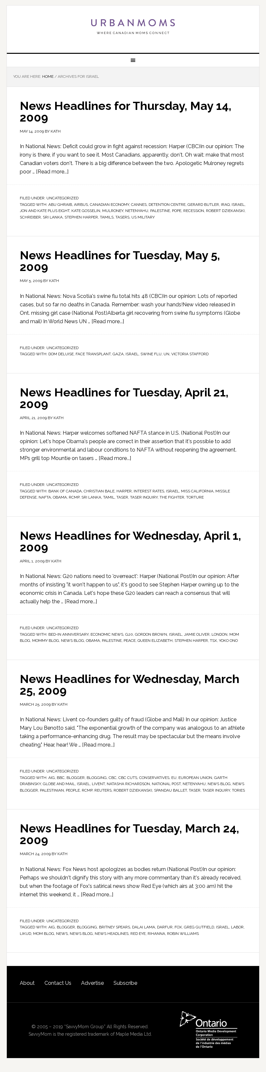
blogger (75, 777)
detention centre (167, 204)
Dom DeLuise (61, 354)
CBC (112, 777)
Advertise (92, 983)
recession (193, 210)
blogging (97, 777)
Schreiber (30, 217)
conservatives (154, 777)
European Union (195, 777)
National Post (166, 784)
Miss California (197, 491)
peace (130, 640)
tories (238, 790)
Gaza (118, 354)
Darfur (165, 927)
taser (122, 497)
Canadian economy (109, 204)
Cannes (139, 204)
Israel (238, 204)
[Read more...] (52, 172)
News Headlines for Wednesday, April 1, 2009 (130, 541)
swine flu (151, 354)
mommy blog (45, 640)
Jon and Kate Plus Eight (44, 210)
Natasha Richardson (128, 784)
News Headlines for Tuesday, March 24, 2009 (129, 834)
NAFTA (45, 497)
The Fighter (172, 497)
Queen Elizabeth (155, 640)
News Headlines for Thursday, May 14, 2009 (125, 111)
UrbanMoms (133, 26)
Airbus (81, 204)
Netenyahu (136, 210)
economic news (107, 634)
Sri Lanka (53, 217)
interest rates (149, 491)
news (62, 933)
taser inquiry (144, 497)
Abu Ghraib (60, 204)
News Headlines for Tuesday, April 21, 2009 (124, 398)
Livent (98, 784)
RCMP (74, 497)
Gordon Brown (151, 634)
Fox (178, 927)
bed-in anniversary (68, 634)
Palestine (160, 210)
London (219, 634)
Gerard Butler (203, 204)
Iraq (225, 204)
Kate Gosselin (85, 210)
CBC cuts (127, 777)
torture (195, 497)
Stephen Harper (81, 217)
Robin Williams (183, 933)
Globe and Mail (59, 784)
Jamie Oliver (197, 634)
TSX (213, 640)
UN (166, 354)
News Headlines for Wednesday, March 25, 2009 (129, 684)
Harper (124, 491)
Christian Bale (99, 491)
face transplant (93, 354)
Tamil (109, 497)
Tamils (107, 217)
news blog (72, 640)
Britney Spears (114, 927)
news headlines (111, 933)
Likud (25, 933)
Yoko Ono (228, 640)
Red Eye (138, 933)
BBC (61, 777)
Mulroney (112, 210)
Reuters (103, 790)
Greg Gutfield (199, 927)
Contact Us (57, 983)
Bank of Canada (65, 491)
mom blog (43, 933)
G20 (129, 634)
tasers (122, 217)
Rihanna (156, 933)
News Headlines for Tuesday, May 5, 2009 (120, 261)
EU (173, 777)
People (73, 790)
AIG (51, 777)
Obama (60, 497)
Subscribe (125, 983)
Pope (176, 210)
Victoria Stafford (190, 354)
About (27, 983)
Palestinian (52, 790)
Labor (237, 927)
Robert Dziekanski (225, 210)
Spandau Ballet (170, 790)
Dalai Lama (143, 927)
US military (143, 217)
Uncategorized (62, 198)
